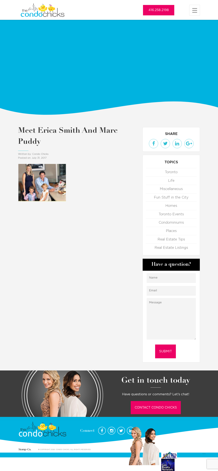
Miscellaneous (171, 189)
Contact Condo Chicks (156, 407)
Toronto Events (171, 214)
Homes (171, 205)
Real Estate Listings (171, 247)
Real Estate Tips (171, 239)
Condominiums (171, 222)
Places (171, 231)
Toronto (171, 172)
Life (171, 180)
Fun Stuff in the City (171, 197)
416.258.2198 (158, 10)
